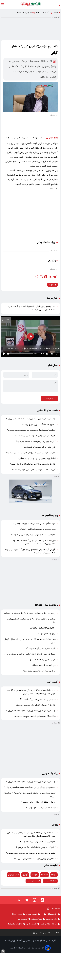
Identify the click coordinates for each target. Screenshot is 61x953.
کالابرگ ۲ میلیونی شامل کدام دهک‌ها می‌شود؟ (35, 705)
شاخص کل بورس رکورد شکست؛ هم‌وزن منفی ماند (34, 716)
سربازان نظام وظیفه (48, 923)
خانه (56, 12)
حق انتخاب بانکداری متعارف (43, 665)
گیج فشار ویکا (50, 881)
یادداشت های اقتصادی (46, 605)
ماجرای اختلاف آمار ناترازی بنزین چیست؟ (38, 424)
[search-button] (58, 4)
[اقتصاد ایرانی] (30, 4)
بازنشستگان (51, 914)
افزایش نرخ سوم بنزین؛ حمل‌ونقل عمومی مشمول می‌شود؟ (30, 452)
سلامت (44, 874)
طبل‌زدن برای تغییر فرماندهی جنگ (40, 648)
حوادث (35, 874)
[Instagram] (34, 900)
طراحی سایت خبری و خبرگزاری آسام (27, 948)
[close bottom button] (3, 951)
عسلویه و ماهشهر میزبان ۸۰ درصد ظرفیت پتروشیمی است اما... (31, 621)
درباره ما (57, 932)
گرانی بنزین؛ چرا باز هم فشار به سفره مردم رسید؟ (35, 441)
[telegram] (54, 276)
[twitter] (50, 276)
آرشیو (35, 932)
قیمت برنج (22, 919)
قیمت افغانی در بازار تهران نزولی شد (40, 807)
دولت (51, 284)
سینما (53, 874)
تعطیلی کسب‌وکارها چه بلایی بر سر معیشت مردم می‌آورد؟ (31, 430)
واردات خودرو (51, 919)
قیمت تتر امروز (33, 881)
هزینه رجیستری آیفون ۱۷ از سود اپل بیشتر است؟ (35, 435)
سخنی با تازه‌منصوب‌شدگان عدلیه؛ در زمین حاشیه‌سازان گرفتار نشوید (30, 641)
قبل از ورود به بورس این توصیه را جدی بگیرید (36, 458)
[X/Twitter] (18, 900)
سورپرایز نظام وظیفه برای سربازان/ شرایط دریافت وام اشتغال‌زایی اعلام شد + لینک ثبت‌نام (34, 542)
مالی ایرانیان (13, 874)
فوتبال (25, 874)
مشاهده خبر (6, 320)
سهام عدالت (36, 919)
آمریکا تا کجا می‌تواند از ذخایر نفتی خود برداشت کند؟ (33, 469)
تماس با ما (45, 932)
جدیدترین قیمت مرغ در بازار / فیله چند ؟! (37, 699)
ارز (42, 914)
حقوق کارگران (16, 914)
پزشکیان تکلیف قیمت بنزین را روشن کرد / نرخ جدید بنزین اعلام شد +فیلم (33, 348)
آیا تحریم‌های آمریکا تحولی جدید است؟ (39, 671)
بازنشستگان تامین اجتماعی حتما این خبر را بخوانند (33, 523)
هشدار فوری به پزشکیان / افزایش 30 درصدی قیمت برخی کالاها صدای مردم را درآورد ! (31, 308)
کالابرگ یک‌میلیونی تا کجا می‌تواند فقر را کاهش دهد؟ (32, 464)
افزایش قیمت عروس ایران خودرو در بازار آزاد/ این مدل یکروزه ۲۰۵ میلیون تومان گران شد (30, 551)
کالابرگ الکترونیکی (14, 923)
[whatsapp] (41, 276)
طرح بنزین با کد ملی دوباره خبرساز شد (39, 447)
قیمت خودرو (31, 914)
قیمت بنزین (31, 923)
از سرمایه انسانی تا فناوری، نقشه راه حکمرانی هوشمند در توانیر (29, 613)
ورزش (55, 824)
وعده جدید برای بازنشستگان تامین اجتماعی (37, 529)
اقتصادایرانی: (52, 138)
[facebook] (45, 276)
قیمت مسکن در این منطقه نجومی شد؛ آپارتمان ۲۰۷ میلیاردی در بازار (29, 795)
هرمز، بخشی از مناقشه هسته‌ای (42, 659)
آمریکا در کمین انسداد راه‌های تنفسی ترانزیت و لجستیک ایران (30, 654)
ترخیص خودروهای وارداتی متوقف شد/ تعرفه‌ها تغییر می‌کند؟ (29, 787)
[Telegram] (26, 900)
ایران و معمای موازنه (46, 633)
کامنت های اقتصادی (47, 411)
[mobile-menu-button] (2, 4)
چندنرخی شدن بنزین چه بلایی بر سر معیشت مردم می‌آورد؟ (30, 418)
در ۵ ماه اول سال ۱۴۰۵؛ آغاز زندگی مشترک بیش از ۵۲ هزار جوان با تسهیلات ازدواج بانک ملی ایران (31, 692)
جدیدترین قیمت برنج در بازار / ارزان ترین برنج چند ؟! (33, 534)
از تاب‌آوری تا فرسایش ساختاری (42, 628)
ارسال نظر (49, 398)
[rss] (42, 900)
